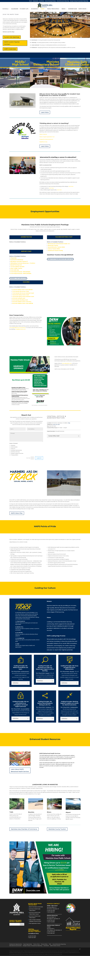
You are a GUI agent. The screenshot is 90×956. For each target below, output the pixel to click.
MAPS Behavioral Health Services (49, 753)
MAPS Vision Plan (17, 513)
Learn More (45, 112)
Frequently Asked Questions (46, 139)
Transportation (14, 455)
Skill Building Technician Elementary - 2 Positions (22, 263)
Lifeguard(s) (13, 258)
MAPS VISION (82, 9)
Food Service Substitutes (16, 259)
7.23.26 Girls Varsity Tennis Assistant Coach (23, 296)
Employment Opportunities (15, 944)
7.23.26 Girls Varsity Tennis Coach (20, 294)
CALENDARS (14, 9)
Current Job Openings (11, 37)
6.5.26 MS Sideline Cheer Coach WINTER (22, 289)
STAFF (42, 9)
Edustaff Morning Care (16, 264)
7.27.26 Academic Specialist (17, 266)
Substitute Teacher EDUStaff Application (60, 259)
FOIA (50, 944)
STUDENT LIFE (24, 9)
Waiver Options (43, 134)
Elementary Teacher (53, 245)
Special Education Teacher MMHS (56, 247)
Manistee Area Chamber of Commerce (24, 829)
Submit (39, 458)
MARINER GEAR (72, 9)
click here (71, 186)
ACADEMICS (34, 9)
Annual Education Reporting (59, 944)
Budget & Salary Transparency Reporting (32, 945)
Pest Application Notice (35, 923)
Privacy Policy (44, 944)
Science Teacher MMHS (54, 248)
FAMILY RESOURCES (53, 9)
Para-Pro (13, 448)
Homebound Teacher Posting (55, 250)
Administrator (14, 447)
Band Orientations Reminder (36, 906)
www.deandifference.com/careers (17, 327)
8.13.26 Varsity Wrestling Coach (20, 300)
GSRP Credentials (10, 49)
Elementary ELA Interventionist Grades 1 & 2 (59, 243)
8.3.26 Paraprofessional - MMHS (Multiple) (20, 273)
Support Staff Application (18, 278)
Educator (13, 445)
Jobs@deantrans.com (20, 329)
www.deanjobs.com (66, 363)
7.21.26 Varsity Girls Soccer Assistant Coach (23, 293)
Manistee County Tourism (57, 829)
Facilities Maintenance (16, 450)
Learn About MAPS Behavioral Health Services (20, 770)
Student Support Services (17, 453)
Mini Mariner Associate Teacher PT (19, 261)
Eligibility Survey (43, 141)
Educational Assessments (15, 945)
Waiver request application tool (46, 136)
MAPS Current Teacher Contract (12, 43)
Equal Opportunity (27, 944)
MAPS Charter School (55, 945)
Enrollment (46, 945)
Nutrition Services (15, 451)
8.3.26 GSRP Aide (14, 270)
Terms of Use (36, 944)
